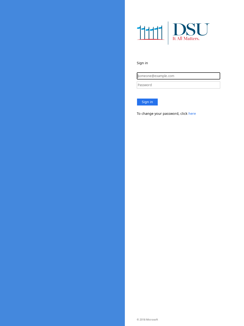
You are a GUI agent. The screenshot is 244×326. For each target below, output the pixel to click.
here (192, 113)
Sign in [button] (147, 102)
